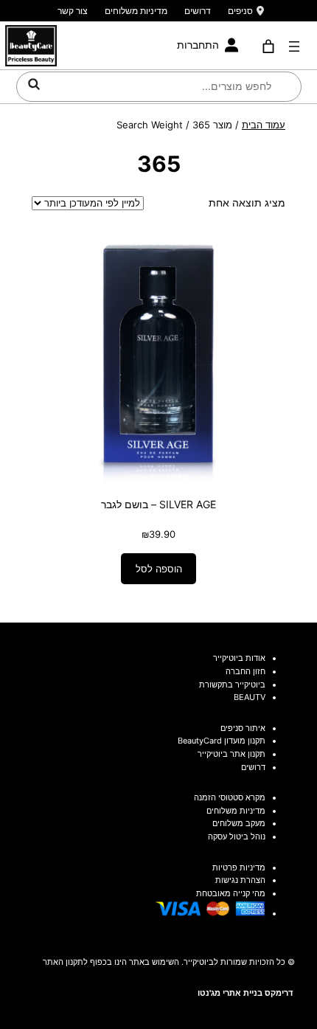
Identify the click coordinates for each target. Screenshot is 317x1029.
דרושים (197, 10)
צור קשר (73, 10)
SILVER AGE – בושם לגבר (158, 504)
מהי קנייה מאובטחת (230, 893)
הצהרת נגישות (240, 880)
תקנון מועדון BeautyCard (221, 740)
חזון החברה (245, 671)
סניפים (240, 10)
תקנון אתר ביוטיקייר (231, 754)
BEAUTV (249, 697)
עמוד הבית (263, 125)
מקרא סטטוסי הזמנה (229, 797)
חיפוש (34, 84)
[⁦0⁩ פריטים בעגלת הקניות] (269, 46)
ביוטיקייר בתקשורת (232, 684)
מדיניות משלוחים (136, 10)
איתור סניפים (242, 728)
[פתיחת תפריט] (294, 46)
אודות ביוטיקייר (239, 658)
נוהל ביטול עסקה (236, 836)
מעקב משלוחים (238, 823)
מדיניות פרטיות (238, 867)
